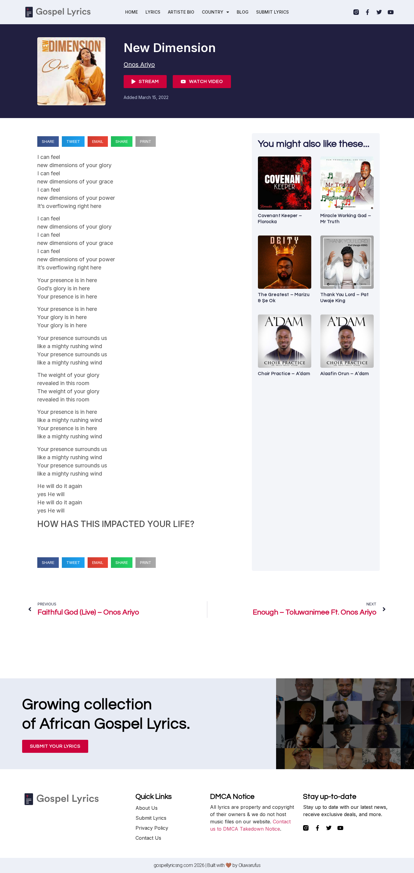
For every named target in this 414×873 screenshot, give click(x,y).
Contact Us (148, 838)
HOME (131, 12)
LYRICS (152, 12)
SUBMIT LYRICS (272, 12)
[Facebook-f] (367, 12)
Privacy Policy (151, 828)
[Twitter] (379, 12)
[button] (48, 141)
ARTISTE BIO (181, 12)
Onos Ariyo (139, 64)
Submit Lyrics (150, 818)
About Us (146, 808)
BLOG (243, 12)
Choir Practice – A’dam (284, 373)
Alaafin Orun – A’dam (344, 373)
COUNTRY (212, 12)
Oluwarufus (250, 865)
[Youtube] (390, 12)
